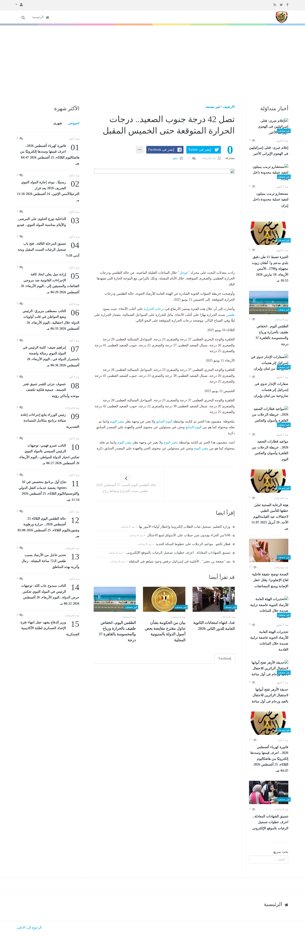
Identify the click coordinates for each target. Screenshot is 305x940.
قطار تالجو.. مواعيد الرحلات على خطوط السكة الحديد (193, 544)
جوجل (183, 272)
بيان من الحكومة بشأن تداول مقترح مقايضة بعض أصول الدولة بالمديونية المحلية (165, 631)
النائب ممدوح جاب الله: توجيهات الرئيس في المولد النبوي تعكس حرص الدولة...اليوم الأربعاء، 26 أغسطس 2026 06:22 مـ (50, 594)
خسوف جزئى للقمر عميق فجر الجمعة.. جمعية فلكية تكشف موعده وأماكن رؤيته (51, 389)
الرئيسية (38, 17)
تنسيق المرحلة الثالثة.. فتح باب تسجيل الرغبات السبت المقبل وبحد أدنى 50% (48, 249)
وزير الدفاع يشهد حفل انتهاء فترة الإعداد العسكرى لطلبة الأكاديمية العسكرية (49, 628)
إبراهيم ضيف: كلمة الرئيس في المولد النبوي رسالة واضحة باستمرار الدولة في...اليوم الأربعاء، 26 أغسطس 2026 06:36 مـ (51, 356)
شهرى (57, 123)
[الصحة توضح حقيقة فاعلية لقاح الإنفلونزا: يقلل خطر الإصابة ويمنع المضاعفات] (268, 550)
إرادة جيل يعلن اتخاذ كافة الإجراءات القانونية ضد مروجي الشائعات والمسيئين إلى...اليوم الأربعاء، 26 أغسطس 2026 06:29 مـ (50, 283)
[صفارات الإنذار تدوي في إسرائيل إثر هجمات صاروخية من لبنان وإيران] (268, 363)
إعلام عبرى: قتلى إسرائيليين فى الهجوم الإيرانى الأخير (268, 151)
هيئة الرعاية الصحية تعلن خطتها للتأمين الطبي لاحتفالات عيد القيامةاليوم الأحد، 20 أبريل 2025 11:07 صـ (269, 516)
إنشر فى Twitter (199, 149)
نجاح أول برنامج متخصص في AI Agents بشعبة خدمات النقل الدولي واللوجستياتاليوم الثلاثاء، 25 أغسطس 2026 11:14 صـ (49, 490)
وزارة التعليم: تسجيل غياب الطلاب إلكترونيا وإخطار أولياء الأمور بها (185, 526)
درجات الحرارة (154, 309)
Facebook (225, 658)
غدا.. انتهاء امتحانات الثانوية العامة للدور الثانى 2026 (214, 626)
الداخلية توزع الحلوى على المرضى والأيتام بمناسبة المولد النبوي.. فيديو (48, 221)
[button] (19, 4)
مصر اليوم (117, 421)
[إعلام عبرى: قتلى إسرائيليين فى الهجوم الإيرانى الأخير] (268, 127)
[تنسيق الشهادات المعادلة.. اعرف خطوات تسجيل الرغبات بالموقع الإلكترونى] (268, 792)
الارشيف (229, 107)
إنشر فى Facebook (161, 149)
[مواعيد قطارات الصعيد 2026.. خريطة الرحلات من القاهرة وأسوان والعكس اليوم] (268, 417)
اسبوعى (73, 123)
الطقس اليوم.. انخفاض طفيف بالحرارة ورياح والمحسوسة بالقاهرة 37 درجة (271, 335)
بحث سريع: (280, 852)
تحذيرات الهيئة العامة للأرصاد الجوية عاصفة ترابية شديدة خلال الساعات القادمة (269, 641)
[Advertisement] (152, 61)
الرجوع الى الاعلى (29, 927)
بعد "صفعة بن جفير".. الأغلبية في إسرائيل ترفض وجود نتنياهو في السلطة (180, 561)
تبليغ (175, 158)
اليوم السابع (164, 421)
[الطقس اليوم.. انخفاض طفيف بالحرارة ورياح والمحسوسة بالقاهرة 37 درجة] (268, 302)
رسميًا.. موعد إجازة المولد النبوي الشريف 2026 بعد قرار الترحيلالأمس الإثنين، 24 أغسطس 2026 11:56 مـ (48, 190)
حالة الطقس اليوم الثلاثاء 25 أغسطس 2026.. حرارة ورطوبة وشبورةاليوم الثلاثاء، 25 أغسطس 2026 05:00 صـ (48, 527)
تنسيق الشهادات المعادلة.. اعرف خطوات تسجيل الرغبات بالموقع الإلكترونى (270, 822)
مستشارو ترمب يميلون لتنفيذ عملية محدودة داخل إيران (270, 199)
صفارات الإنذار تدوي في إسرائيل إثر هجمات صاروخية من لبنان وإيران (271, 390)
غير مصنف (212, 107)
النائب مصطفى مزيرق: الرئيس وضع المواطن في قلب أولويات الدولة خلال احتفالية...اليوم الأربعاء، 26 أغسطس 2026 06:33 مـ (51, 319)
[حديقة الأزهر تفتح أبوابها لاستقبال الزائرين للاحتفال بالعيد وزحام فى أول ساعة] (268, 668)
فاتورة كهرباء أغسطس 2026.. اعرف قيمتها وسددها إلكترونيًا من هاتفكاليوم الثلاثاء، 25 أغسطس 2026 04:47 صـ (269, 758)
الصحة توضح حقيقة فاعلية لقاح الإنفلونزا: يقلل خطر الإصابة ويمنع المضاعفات (270, 580)
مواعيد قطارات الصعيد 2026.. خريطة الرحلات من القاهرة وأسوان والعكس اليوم (270, 450)
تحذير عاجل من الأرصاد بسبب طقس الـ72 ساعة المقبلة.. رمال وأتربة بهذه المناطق (50, 560)
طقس (230, 315)
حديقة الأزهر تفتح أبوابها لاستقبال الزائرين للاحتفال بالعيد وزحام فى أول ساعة (270, 695)
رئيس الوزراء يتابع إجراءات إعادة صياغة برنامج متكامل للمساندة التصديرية (50, 420)
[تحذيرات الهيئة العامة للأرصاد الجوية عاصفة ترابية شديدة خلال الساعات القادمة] (268, 608)
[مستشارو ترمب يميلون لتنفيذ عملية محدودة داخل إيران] (268, 173)
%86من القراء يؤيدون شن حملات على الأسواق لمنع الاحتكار (189, 535)
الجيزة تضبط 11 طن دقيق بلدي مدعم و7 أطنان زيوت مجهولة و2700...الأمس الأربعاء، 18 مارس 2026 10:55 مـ (270, 268)
